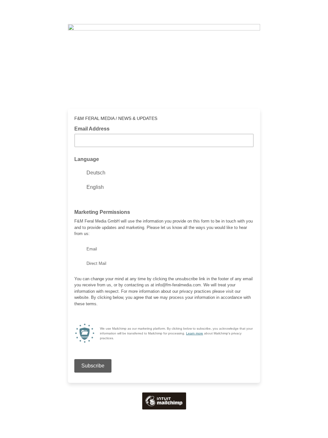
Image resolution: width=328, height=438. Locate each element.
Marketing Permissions (102, 212)
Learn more (194, 333)
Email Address (93, 128)
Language (86, 159)
